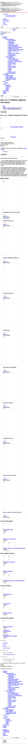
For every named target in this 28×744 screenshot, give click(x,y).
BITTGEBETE (11, 42)
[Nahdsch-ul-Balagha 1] (15, 568)
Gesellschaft (11, 43)
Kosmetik (8, 84)
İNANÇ (10, 68)
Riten (9, 52)
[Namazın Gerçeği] (15, 630)
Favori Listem (6, 21)
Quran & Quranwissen (13, 50)
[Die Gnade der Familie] (15, 526)
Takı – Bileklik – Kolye (11, 77)
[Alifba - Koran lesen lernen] (15, 558)
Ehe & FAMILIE (12, 40)
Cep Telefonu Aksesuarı (11, 79)
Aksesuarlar (6, 74)
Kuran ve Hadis (11, 67)
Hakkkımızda (6, 19)
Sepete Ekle (5, 224)
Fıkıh (9, 65)
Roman (10, 69)
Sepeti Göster (3, 668)
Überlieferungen (12, 55)
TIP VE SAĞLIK (12, 72)
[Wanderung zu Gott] (15, 591)
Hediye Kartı (8, 86)
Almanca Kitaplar (10, 39)
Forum (4, 92)
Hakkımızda (5, 642)
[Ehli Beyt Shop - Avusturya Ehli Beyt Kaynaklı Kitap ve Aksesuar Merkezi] (14, 30)
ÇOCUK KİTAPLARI (13, 59)
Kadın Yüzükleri (9, 76)
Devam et (9, 668)
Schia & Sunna (11, 54)
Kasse (4, 23)
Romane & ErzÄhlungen (13, 53)
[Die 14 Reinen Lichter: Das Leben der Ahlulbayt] (15, 577)
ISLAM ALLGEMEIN (13, 45)
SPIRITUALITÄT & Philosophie (15, 49)
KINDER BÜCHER (12, 46)
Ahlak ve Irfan (11, 57)
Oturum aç (5, 24)
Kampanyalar (6, 90)
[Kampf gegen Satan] (15, 609)
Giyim (4, 81)
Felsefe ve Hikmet (12, 63)
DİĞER (7, 80)
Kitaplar (5, 38)
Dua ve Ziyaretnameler (13, 60)
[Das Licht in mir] (15, 600)
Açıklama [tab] (5, 151)
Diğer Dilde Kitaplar (10, 73)
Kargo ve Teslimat (6, 647)
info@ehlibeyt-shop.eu (11, 654)
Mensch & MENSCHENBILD (15, 47)
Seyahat (7, 87)
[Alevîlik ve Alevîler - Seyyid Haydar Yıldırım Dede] (15, 545)
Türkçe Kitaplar (9, 56)
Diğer (7, 89)
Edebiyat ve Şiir (11, 62)
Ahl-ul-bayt (10, 41)
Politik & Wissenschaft (13, 48)
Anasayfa (5, 36)
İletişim (4, 93)
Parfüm (7, 88)
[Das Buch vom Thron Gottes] (15, 535)
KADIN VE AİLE (12, 66)
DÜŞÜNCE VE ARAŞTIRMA (15, 61)
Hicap (7, 82)
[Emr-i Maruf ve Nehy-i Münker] (15, 634)
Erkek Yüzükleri (9, 75)
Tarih (9, 70)
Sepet (4, 22)
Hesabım (5, 18)
